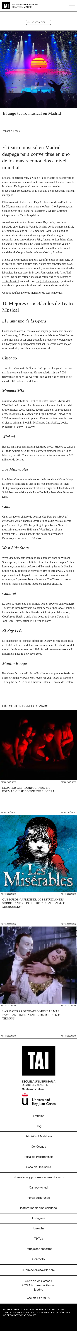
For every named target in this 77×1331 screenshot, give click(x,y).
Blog (38, 1126)
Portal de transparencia (38, 1157)
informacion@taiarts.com (39, 1270)
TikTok (38, 1239)
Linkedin (38, 1228)
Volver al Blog (38, 22)
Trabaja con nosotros (38, 1249)
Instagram (38, 1218)
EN (65, 5)
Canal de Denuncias (38, 1167)
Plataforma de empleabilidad (38, 1208)
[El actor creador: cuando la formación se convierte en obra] (38, 759)
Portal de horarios (38, 1198)
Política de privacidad (43, 1313)
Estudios (38, 1116)
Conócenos (38, 1147)
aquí (14, 292)
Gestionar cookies (25, 1315)
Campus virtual (38, 1188)
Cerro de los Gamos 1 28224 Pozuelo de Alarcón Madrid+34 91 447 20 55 (38, 1290)
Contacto (38, 1259)
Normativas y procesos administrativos (38, 1177)
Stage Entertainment (47, 281)
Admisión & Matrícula (38, 1136)
